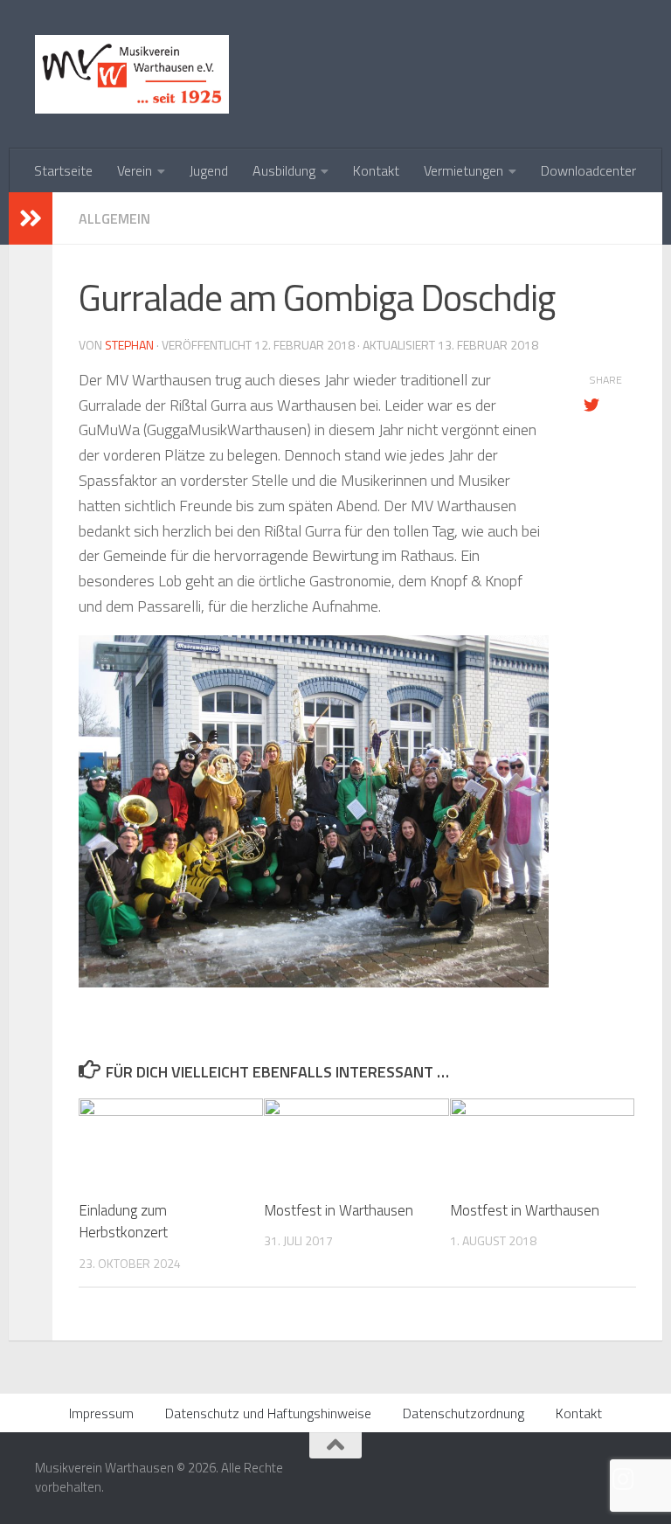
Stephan (129, 345)
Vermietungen (463, 170)
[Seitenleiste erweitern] (30, 218)
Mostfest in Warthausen (338, 1210)
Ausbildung (283, 170)
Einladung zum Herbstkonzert (123, 1221)
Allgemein (114, 218)
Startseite (63, 170)
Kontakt (376, 170)
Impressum (101, 1413)
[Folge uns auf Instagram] (624, 1479)
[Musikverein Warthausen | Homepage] (132, 74)
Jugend (209, 170)
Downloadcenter (588, 170)
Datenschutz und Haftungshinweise (268, 1413)
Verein (134, 170)
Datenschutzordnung (463, 1413)
